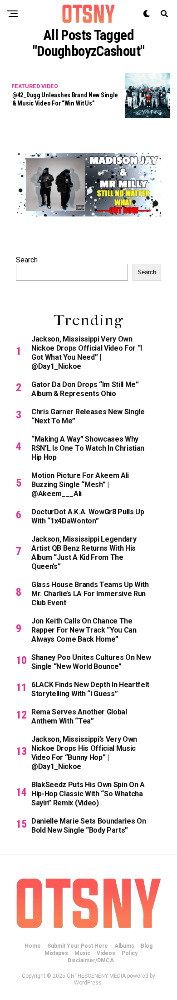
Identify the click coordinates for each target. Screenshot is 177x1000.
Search (27, 260)
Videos (106, 953)
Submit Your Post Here (77, 946)
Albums (124, 946)
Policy (130, 953)
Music (82, 953)
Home (33, 946)
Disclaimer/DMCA (91, 960)
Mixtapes (56, 953)
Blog (146, 946)
